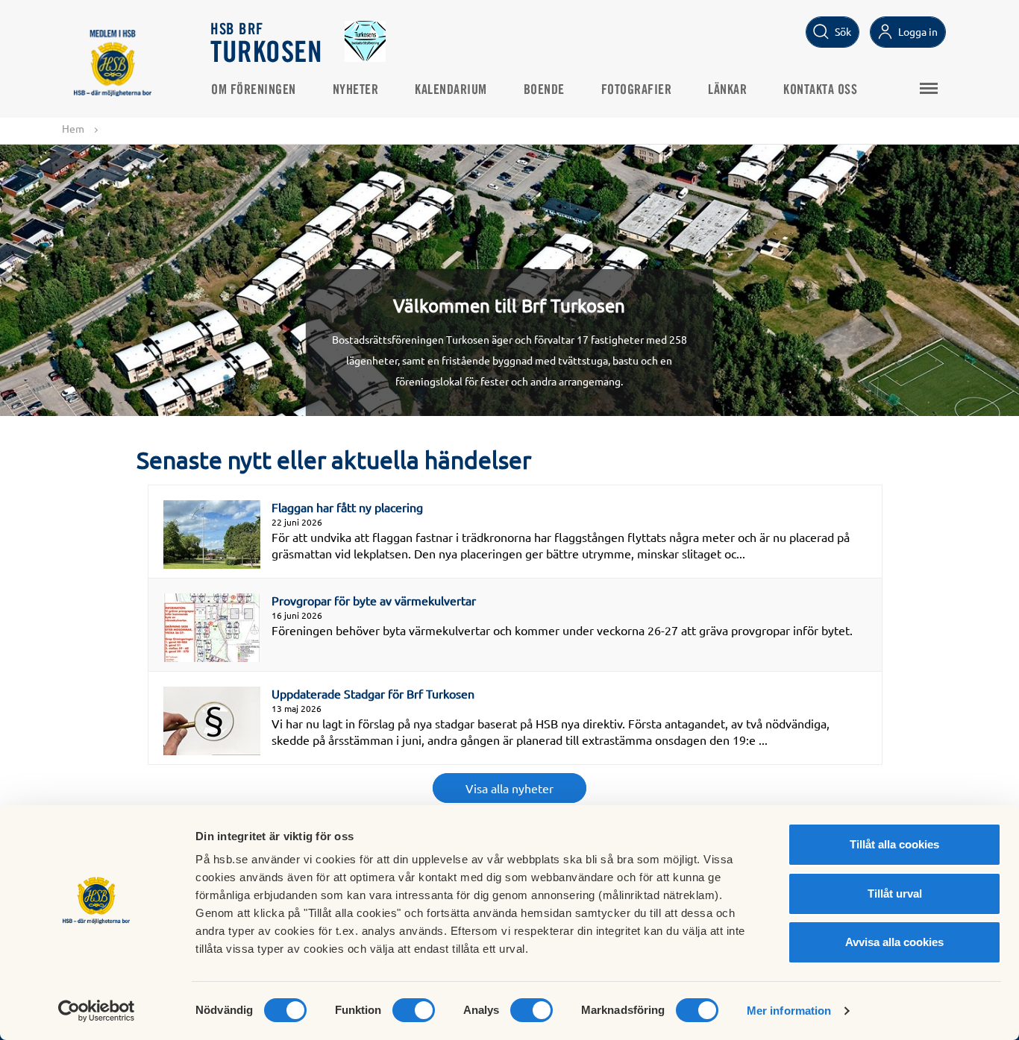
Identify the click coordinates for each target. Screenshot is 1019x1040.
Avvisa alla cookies (894, 942)
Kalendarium (451, 90)
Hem (73, 128)
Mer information (789, 1010)
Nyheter (356, 90)
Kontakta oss (820, 90)
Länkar (727, 90)
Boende (544, 90)
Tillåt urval (895, 893)
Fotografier (636, 90)
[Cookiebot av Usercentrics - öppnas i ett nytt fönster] (96, 1011)
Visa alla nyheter (509, 788)
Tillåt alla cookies (894, 844)
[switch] (413, 1010)
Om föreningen (253, 90)
